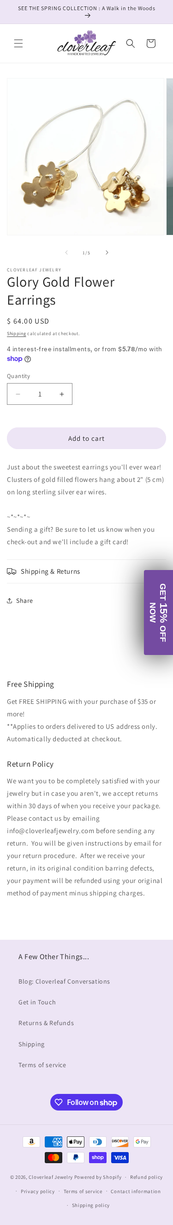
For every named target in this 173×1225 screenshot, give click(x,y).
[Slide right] (107, 252)
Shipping (16, 333)
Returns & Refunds (46, 1023)
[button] (18, 43)
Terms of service (42, 1065)
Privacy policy (38, 1191)
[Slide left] (66, 252)
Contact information (136, 1191)
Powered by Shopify (98, 1177)
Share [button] (24, 600)
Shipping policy (91, 1205)
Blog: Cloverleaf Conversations (64, 981)
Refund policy (146, 1177)
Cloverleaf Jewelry (51, 1177)
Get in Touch (37, 1002)
